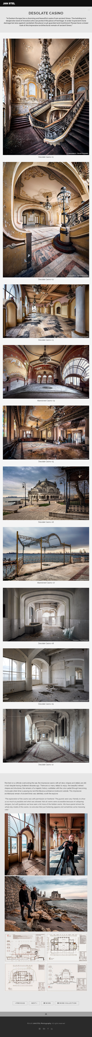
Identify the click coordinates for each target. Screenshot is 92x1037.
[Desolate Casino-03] (46, 311)
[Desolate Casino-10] (46, 736)
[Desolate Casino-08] (46, 614)
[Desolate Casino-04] (46, 372)
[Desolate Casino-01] (46, 97)
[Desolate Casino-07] (46, 554)
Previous (20, 1003)
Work (48, 1003)
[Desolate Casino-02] (46, 219)
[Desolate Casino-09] (46, 675)
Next (34, 1003)
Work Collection (67, 1003)
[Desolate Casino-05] (46, 432)
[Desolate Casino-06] (46, 493)
